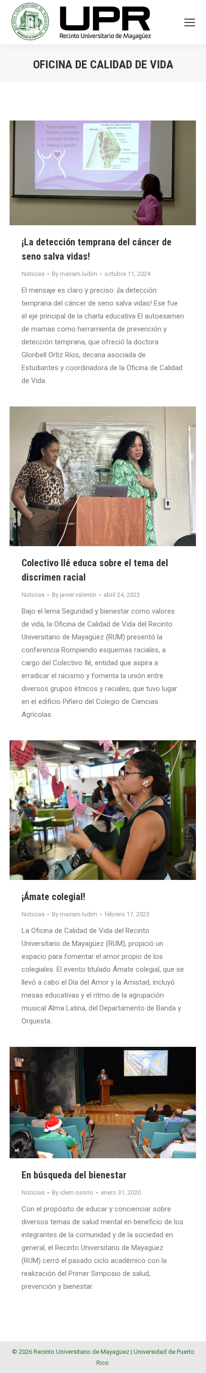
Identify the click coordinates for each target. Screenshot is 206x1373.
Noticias (33, 273)
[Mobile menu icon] (189, 22)
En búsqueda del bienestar (74, 1175)
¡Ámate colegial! (53, 896)
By (74, 273)
